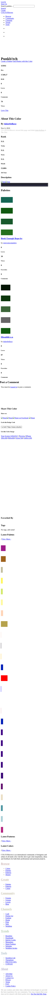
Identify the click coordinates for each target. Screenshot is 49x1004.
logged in (13, 387)
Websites (8, 946)
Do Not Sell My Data (38, 994)
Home (7, 920)
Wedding (8, 926)
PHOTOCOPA (11, 962)
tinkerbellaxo (10, 124)
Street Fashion (10, 944)
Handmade (9, 938)
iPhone (28, 436)
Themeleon (9, 960)
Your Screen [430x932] (9, 436)
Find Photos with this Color (22, 61)
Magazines (9, 942)
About (4, 968)
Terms (7, 982)
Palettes (8, 871)
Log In (3, 2)
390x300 (4, 438)
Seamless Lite (10, 958)
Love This (4, 110)
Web (7, 924)
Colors (7, 868)
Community (9, 18)
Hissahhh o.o (7, 337)
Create (3, 10)
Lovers (7, 902)
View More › (6, 539)
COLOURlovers (7, 12)
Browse (8, 16)
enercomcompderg (10, 243)
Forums (8, 898)
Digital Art (9, 916)
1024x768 (19, 438)
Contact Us (9, 978)
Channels (8, 20)
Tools (7, 25)
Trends (7, 22)
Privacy (8, 980)
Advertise (8, 974)
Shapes (8, 875)
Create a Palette (6, 61)
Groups (8, 900)
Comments (4, 97)
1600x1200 (28, 438)
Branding (8, 936)
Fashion (8, 918)
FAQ (7, 984)
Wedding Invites (11, 948)
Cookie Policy (10, 986)
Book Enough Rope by (11, 238)
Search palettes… (7, 6)
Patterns (8, 873)
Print (7, 922)
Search (3, 8)
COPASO (9, 964)
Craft (7, 914)
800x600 (11, 438)
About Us (9, 976)
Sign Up (4, 4)
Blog (7, 904)
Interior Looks (10, 940)
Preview (22, 436)
